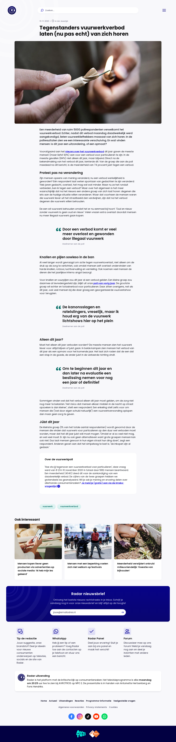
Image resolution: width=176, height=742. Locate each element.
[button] (164, 10)
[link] (48, 506)
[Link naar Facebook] (71, 716)
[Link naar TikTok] (88, 716)
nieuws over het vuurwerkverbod (84, 151)
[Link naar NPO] (94, 734)
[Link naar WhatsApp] (104, 716)
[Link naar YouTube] (96, 716)
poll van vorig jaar (104, 283)
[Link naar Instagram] (80, 716)
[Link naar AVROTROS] (81, 734)
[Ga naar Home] (12, 10)
